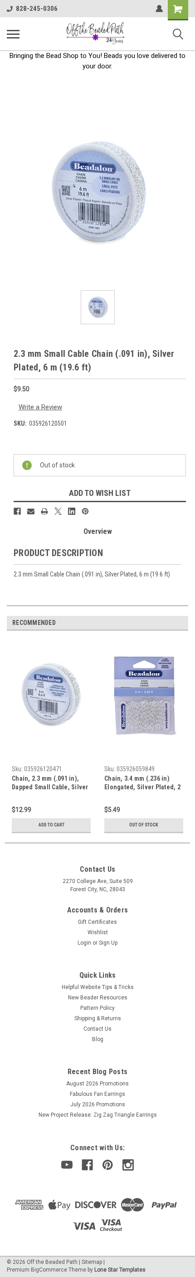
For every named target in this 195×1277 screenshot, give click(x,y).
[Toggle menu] (13, 34)
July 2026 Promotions (97, 1104)
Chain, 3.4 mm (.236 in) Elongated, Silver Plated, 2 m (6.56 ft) (142, 783)
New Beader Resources (97, 997)
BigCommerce (49, 1270)
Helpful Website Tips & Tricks (98, 987)
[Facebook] (17, 511)
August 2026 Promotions (97, 1083)
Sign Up (108, 943)
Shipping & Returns (97, 1018)
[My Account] (159, 8)
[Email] (30, 511)
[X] (58, 511)
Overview (97, 531)
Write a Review (40, 407)
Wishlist (98, 932)
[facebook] (87, 1165)
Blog (97, 1039)
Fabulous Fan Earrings (97, 1094)
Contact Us (97, 1029)
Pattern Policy (97, 1008)
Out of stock (143, 824)
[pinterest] (107, 1165)
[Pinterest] (85, 511)
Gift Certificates (97, 922)
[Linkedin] (71, 511)
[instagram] (128, 1165)
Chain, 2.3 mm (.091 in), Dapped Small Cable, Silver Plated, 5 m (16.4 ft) (50, 783)
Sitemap (92, 1262)
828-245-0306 (37, 9)
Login (84, 943)
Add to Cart (51, 824)
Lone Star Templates (120, 1270)
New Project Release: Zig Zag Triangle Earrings (98, 1115)
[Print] (44, 511)
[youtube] (67, 1165)
